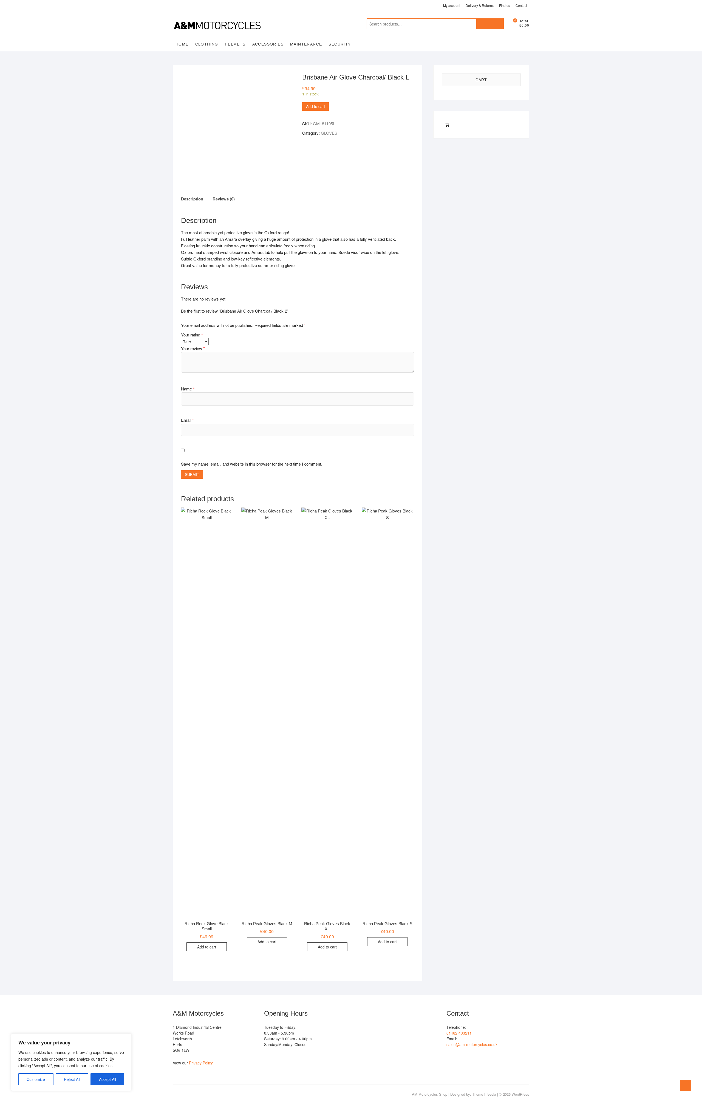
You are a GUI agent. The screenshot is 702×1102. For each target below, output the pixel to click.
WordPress (520, 1094)
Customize (36, 1079)
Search (490, 23)
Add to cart (315, 106)
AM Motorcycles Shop (429, 1094)
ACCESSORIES (268, 44)
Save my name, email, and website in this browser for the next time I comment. (251, 464)
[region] (71, 1062)
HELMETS (235, 44)
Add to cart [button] (206, 947)
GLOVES (329, 133)
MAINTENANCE (306, 44)
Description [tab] (192, 199)
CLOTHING (206, 44)
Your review (193, 348)
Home (182, 44)
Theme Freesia (484, 1094)
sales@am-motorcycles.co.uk (471, 1044)
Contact (521, 5)
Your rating (192, 335)
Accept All (107, 1079)
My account (451, 5)
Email (187, 420)
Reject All (72, 1079)
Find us (504, 5)
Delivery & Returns (480, 5)
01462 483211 (459, 1033)
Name (188, 389)
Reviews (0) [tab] (224, 199)
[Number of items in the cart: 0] (447, 125)
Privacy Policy (201, 1063)
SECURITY (340, 44)
